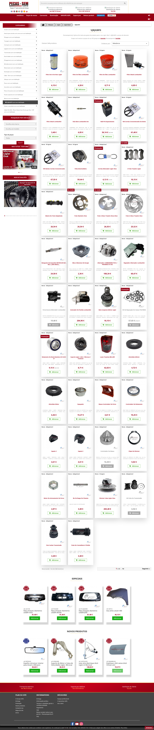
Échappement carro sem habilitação (13, 60)
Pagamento (39, 707)
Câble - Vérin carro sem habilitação (12, 75)
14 (123, 569)
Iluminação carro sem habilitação (12, 71)
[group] (20, 160)
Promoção (18, 703)
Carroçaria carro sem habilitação (12, 45)
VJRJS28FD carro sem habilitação (15, 102)
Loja (37, 710)
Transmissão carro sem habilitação (13, 52)
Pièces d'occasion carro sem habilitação (14, 91)
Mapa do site (19, 710)
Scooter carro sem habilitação (11, 29)
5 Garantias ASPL (62, 701)
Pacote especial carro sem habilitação (13, 94)
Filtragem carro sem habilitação (12, 37)
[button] (20, 15)
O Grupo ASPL (20, 699)
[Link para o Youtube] (77, 724)
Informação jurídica (42, 701)
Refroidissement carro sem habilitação (13, 64)
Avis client (60, 703)
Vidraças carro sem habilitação (11, 79)
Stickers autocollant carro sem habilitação (14, 106)
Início (17, 713)
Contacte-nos (19, 708)
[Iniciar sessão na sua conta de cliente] (149, 15)
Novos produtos (77, 631)
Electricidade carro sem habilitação (13, 56)
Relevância (130, 43)
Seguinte (146, 569)
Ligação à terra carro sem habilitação (13, 49)
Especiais (77, 578)
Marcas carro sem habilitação (11, 98)
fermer (149, 727)
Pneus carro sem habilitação (11, 83)
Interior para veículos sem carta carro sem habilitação (17, 33)
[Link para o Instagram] (81, 724)
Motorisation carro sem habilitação (12, 68)
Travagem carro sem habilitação (12, 41)
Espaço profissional (63, 699)
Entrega (18, 701)
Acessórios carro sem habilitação (12, 87)
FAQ (37, 716)
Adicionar (34, 618)
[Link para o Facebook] (73, 724)
